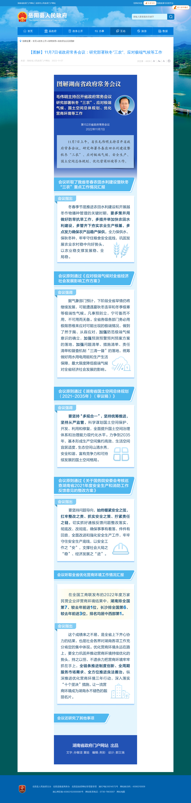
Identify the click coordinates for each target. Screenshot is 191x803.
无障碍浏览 (137, 3)
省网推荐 (52, 41)
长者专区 (151, 3)
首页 (35, 41)
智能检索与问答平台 (165, 3)
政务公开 (42, 41)
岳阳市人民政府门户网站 (46, 3)
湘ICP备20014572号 (108, 786)
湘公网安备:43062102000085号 (68, 791)
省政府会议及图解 (66, 41)
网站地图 (121, 791)
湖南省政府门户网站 (26, 3)
